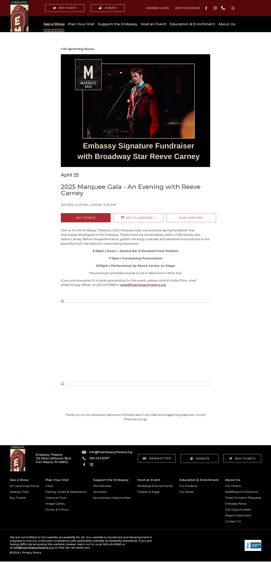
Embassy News (235, 503)
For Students (188, 486)
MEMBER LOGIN (157, 8)
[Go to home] (19, 16)
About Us (226, 24)
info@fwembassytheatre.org (108, 452)
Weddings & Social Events (155, 486)
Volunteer (100, 492)
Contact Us (233, 521)
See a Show (54, 24)
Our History (233, 486)
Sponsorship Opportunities (112, 497)
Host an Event (153, 24)
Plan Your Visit (81, 24)
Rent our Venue (187, 8)
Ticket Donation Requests (243, 497)
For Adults (186, 492)
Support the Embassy (117, 24)
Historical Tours (56, 497)
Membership (102, 486)
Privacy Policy (31, 552)
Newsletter (160, 458)
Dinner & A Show (57, 509)
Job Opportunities (238, 509)
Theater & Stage (148, 492)
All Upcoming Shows (24, 486)
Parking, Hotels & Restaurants (65, 492)
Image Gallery (55, 503)
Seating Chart (19, 492)
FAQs (49, 486)
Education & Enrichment (192, 24)
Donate (111, 8)
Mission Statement (238, 515)
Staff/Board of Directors (241, 492)
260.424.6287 (99, 458)
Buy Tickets (68, 8)
